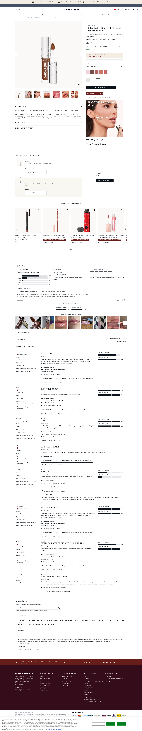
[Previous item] (16, 229)
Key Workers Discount (89, 698)
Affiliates (86, 690)
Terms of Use (59, 729)
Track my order (44, 690)
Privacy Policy (65, 678)
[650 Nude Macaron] (105, 72)
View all (121, 46)
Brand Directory (87, 680)
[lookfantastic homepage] (71, 9)
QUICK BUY (28, 247)
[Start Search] (41, 9)
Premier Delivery (44, 689)
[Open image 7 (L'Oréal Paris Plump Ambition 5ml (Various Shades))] (74, 95)
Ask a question (111, 39)
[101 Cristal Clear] (88, 72)
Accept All (121, 724)
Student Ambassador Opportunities (93, 701)
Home (17, 17)
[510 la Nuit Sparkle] (92, 72)
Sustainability (65, 683)
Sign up (65, 662)
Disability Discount (88, 687)
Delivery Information (45, 683)
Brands (22, 17)
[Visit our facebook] (96, 662)
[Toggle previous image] (16, 54)
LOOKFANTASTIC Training (111, 681)
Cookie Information (67, 680)
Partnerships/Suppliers (89, 692)
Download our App (45, 678)
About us (86, 676)
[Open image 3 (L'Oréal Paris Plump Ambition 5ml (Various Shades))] (37, 95)
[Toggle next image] (81, 54)
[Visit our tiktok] (111, 662)
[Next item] (125, 229)
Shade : (88, 63)
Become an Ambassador (90, 699)
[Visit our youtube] (107, 662)
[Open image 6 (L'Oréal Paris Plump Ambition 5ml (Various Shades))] (65, 95)
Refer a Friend (87, 696)
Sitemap (86, 694)
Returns (42, 681)
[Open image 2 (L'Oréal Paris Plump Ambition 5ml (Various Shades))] (28, 95)
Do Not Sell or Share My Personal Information (23, 690)
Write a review (102, 39)
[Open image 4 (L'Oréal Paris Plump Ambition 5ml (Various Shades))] (47, 95)
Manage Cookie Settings (98, 724)
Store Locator (108, 676)
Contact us (43, 687)
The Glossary (87, 678)
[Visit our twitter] (100, 662)
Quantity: (89, 77)
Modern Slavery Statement (68, 681)
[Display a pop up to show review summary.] (27, 239)
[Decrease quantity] (88, 80)
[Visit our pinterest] (114, 662)
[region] (71, 724)
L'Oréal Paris (29, 17)
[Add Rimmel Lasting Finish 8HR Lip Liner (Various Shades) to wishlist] (39, 210)
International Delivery (45, 685)
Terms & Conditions (67, 676)
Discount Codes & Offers (90, 685)
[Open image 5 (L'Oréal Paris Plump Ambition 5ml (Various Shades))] (56, 95)
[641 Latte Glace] (101, 72)
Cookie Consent (19, 687)
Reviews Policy (65, 685)
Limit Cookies (111, 724)
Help (41, 676)
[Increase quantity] (98, 80)
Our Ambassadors (88, 689)
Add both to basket (104, 180)
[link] (126, 9)
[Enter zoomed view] (79, 84)
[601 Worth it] (97, 72)
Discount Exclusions (45, 680)
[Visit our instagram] (103, 662)
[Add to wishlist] (120, 87)
